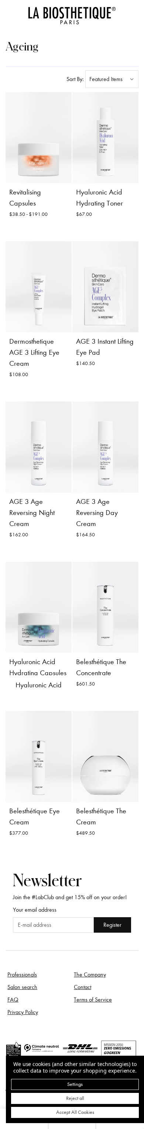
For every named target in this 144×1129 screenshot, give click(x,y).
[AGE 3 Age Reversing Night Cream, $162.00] (39, 447)
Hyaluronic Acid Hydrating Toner (99, 197)
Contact (82, 987)
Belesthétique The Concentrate (101, 667)
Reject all (75, 1098)
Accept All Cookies (75, 1112)
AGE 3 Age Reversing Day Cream (97, 512)
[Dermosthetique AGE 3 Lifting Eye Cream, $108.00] (39, 286)
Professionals (22, 974)
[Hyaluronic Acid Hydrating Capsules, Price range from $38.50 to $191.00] (39, 607)
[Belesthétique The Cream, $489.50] (105, 756)
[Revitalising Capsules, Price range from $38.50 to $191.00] (39, 137)
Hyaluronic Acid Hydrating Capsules (37, 667)
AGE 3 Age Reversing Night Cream (32, 512)
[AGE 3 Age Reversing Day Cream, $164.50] (105, 447)
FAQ (12, 999)
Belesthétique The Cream (101, 816)
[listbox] (111, 79)
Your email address (34, 910)
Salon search (22, 987)
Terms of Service (93, 999)
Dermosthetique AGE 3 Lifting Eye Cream (34, 352)
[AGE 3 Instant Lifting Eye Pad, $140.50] (105, 286)
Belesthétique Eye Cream (34, 816)
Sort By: (75, 79)
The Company (90, 974)
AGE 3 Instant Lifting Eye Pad (105, 347)
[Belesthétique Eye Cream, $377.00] (39, 756)
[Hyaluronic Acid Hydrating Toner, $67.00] (105, 137)
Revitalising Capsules (25, 197)
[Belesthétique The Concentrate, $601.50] (105, 607)
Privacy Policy (22, 1012)
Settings (75, 1084)
